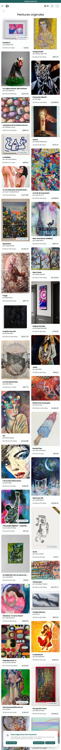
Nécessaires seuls (39, 743)
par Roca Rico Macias (9, 662)
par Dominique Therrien (40, 584)
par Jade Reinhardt (9, 618)
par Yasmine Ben (8, 333)
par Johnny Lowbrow (39, 450)
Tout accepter (50, 743)
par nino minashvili (38, 657)
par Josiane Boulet (8, 246)
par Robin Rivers (8, 298)
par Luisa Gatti (37, 369)
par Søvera (36, 614)
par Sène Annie (37, 405)
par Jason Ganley (38, 554)
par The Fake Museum (9, 159)
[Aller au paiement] (52, 6)
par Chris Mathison (8, 91)
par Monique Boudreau (40, 328)
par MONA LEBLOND (39, 274)
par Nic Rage (37, 99)
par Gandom (7, 709)
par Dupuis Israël (8, 45)
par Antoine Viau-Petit (40, 54)
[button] (2, 6)
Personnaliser (12, 743)
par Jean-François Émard (11, 192)
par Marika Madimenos (40, 142)
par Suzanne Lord (38, 195)
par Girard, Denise (8, 438)
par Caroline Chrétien (9, 528)
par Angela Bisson (38, 240)
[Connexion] (57, 6)
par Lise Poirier (7, 483)
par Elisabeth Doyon (9, 127)
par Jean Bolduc (8, 577)
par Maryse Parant (38, 710)
